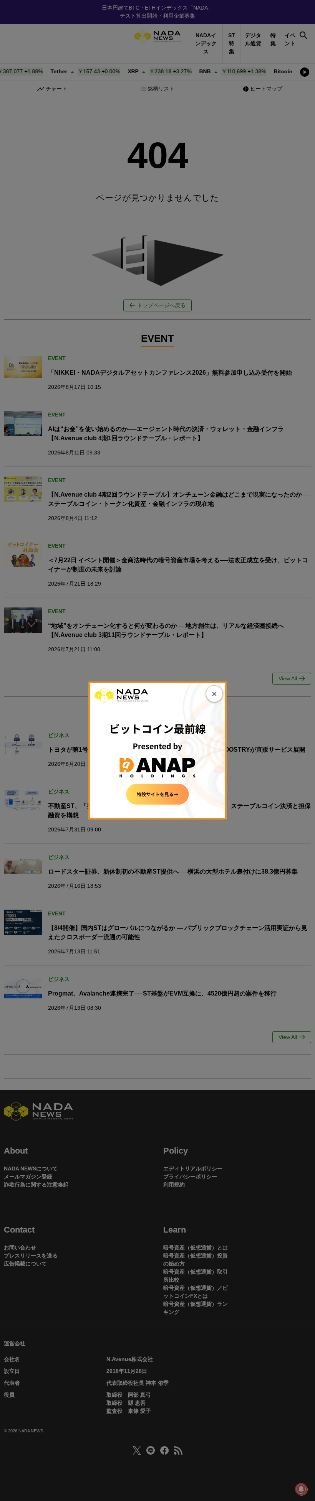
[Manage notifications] (301, 1489)
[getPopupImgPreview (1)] (157, 750)
